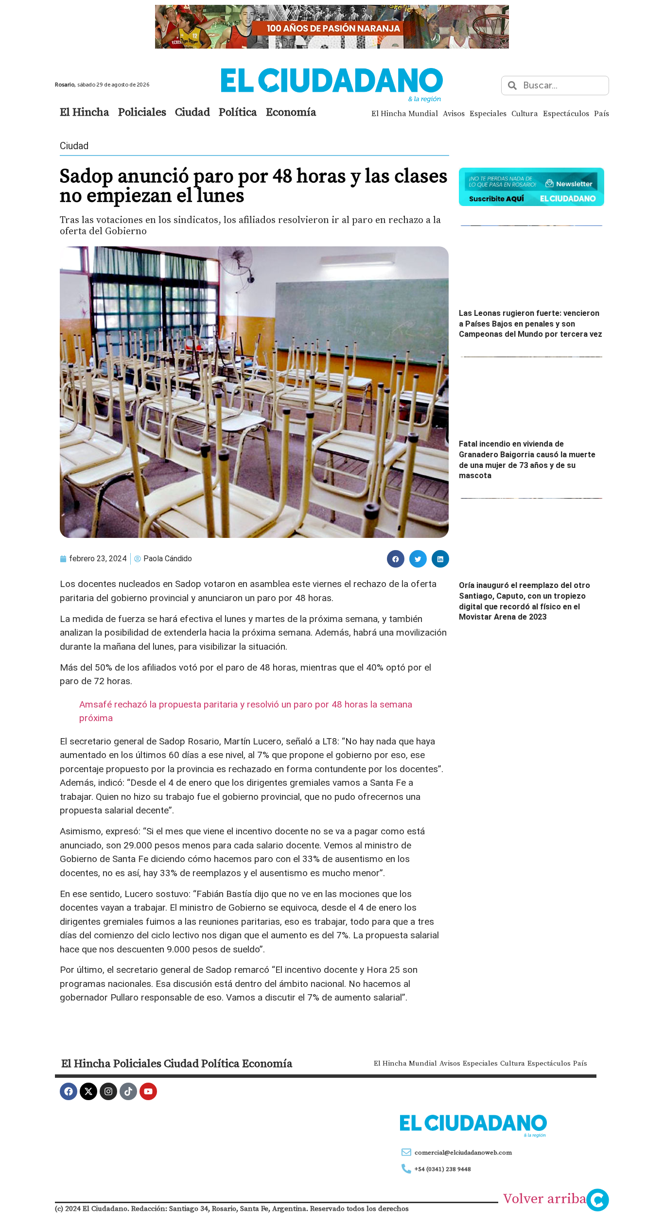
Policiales (142, 112)
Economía (291, 112)
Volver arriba (545, 1198)
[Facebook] (68, 1091)
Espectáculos (566, 113)
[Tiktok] (128, 1091)
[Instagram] (108, 1091)
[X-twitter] (88, 1091)
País (601, 113)
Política (238, 112)
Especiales (488, 113)
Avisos (454, 113)
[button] (395, 559)
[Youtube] (148, 1091)
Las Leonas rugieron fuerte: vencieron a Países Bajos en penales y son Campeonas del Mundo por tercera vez (530, 324)
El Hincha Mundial (404, 113)
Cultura (524, 113)
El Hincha (84, 112)
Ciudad (192, 112)
